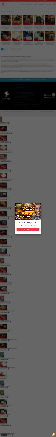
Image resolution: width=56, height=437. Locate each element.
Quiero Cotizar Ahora (28, 229)
